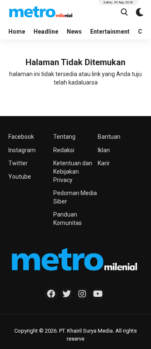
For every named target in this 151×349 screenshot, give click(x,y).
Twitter (18, 163)
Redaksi (63, 150)
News (74, 31)
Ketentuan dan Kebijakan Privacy (72, 171)
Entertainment (110, 31)
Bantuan (109, 136)
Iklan (104, 150)
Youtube (19, 176)
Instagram (22, 150)
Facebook (21, 136)
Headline (46, 31)
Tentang (64, 136)
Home (16, 31)
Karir (104, 163)
